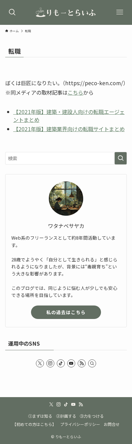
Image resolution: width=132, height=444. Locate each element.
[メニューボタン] (119, 12)
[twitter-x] (40, 363)
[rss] (82, 363)
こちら (75, 92)
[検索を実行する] (121, 158)
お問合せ (112, 424)
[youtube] (71, 363)
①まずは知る (40, 416)
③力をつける (92, 416)
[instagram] (50, 363)
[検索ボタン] (12, 12)
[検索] (92, 363)
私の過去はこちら (66, 312)
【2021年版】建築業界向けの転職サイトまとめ (69, 129)
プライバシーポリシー (80, 424)
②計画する (66, 416)
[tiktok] (61, 363)
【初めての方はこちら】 (34, 424)
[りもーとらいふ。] (66, 12)
